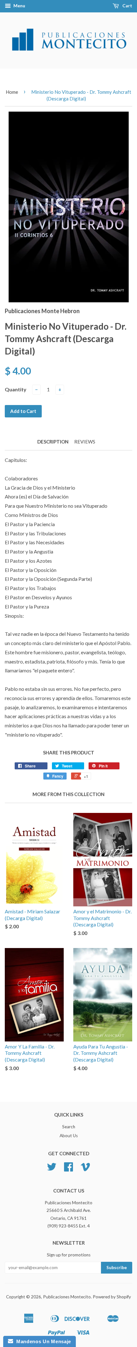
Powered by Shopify (112, 1296)
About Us (69, 1135)
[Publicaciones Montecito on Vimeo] (85, 1169)
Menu (18, 5)
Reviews (84, 441)
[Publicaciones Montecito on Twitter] (51, 1169)
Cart (126, 5)
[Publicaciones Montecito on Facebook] (68, 1169)
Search (68, 1126)
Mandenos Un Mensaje (42, 1341)
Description (52, 441)
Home (12, 92)
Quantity (15, 389)
